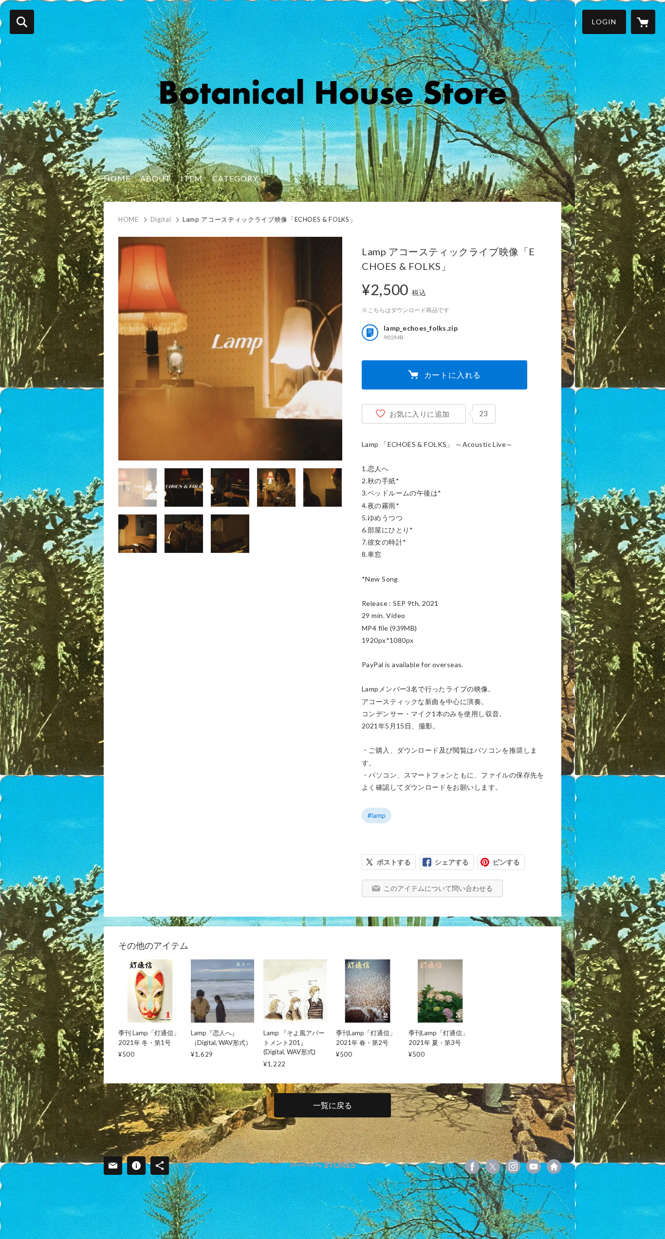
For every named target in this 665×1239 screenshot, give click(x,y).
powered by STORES (323, 1164)
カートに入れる (452, 374)
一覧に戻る (332, 1105)
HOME (117, 178)
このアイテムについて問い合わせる (438, 888)
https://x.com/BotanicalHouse (492, 1166)
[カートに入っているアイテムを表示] (643, 22)
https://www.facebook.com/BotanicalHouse (472, 1166)
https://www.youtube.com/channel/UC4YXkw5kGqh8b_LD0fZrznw (533, 1166)
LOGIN (604, 22)
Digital (160, 219)
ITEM (192, 178)
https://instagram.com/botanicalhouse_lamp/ (513, 1166)
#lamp (377, 815)
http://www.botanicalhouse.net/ (554, 1166)
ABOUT (155, 178)
